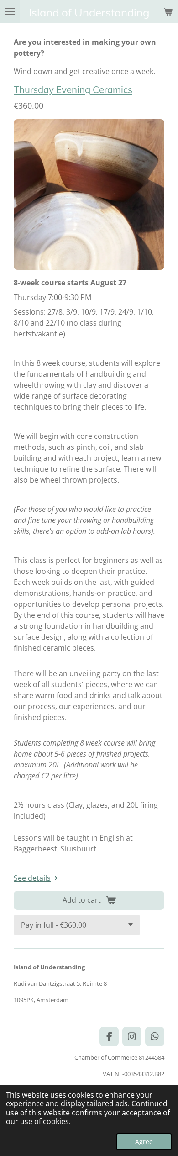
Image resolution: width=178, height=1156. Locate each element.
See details (32, 878)
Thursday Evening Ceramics (73, 89)
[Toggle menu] (10, 11)
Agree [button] (144, 1141)
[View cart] (168, 11)
